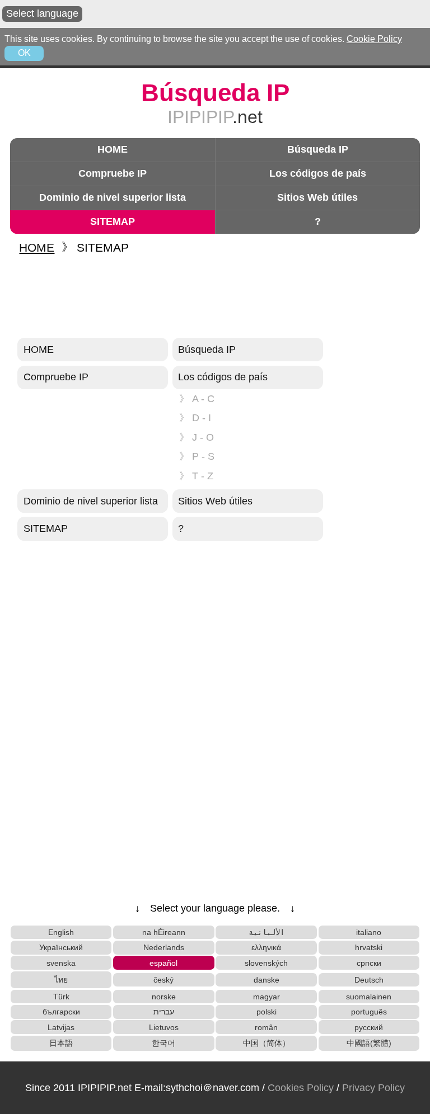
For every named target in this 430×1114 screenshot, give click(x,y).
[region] (215, 297)
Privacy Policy (373, 1087)
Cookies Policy (301, 1087)
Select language (42, 13)
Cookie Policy (374, 39)
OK (24, 53)
